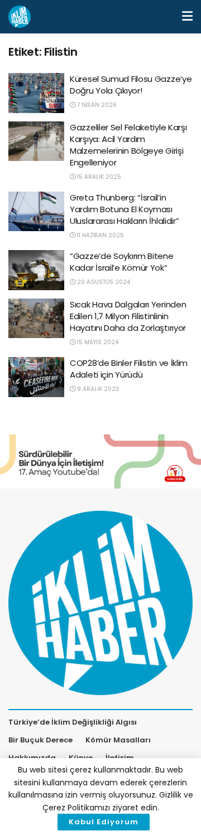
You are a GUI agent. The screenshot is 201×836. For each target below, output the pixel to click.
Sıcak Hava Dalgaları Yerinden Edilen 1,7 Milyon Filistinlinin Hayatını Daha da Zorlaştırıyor (128, 316)
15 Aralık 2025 (98, 177)
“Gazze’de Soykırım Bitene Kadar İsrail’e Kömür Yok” (122, 261)
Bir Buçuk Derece (40, 740)
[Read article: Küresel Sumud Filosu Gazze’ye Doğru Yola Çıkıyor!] (36, 93)
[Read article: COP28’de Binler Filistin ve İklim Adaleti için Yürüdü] (36, 377)
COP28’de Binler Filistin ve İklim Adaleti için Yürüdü (129, 368)
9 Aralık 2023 (97, 389)
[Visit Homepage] (19, 17)
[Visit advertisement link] (100, 461)
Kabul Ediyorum (103, 822)
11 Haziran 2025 (99, 235)
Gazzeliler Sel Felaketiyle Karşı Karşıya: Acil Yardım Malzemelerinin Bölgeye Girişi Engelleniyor (128, 144)
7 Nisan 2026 (96, 105)
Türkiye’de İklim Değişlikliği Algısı (72, 722)
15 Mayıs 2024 (96, 342)
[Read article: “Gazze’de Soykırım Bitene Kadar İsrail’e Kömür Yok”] (36, 270)
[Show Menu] (187, 16)
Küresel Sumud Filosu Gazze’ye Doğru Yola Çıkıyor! (131, 84)
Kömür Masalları (118, 740)
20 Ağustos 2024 (102, 282)
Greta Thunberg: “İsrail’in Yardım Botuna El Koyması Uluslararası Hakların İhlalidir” (124, 209)
